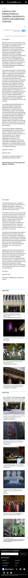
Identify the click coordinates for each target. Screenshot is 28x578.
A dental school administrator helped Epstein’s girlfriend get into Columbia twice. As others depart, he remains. (13, 442)
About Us (4, 560)
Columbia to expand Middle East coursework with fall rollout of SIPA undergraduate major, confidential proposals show (14, 417)
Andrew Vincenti (7, 364)
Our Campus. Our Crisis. (8, 538)
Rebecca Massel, (19, 539)
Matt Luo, (6, 317)
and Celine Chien (17, 317)
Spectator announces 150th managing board (12, 513)
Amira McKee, (13, 539)
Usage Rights (5, 563)
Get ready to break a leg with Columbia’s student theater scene (13, 338)
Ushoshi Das (6, 444)
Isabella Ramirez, (7, 539)
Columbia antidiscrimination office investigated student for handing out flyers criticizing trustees (14, 465)
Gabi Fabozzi (6, 340)
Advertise (17, 560)
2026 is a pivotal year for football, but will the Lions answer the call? (13, 362)
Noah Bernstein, (10, 540)
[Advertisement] (14, 181)
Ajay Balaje (15, 364)
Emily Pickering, (11, 317)
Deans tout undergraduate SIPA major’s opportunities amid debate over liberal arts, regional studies (12, 315)
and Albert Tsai (18, 514)
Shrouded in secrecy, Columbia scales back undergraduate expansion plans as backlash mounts (12, 490)
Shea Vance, (6, 514)
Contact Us (5, 565)
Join (16, 565)
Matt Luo (6, 419)
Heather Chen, (12, 514)
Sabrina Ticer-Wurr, (17, 540)
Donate (17, 563)
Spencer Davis (14, 387)
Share (23, 30)
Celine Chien (12, 419)
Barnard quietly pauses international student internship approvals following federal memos (13, 386)
